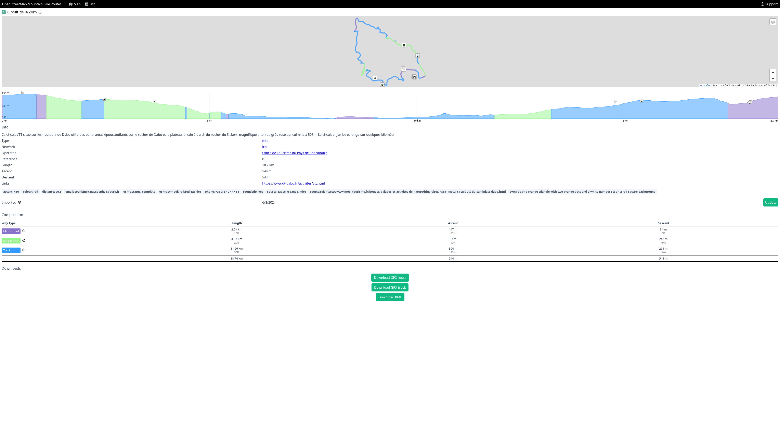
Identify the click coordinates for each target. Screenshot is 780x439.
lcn (264, 147)
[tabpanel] (390, 166)
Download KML (390, 297)
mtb (265, 140)
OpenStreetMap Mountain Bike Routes (32, 4)
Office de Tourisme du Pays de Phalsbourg (294, 153)
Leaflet (706, 85)
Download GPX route (390, 277)
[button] (403, 69)
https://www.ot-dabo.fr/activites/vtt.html (293, 183)
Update (771, 202)
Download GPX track (390, 287)
